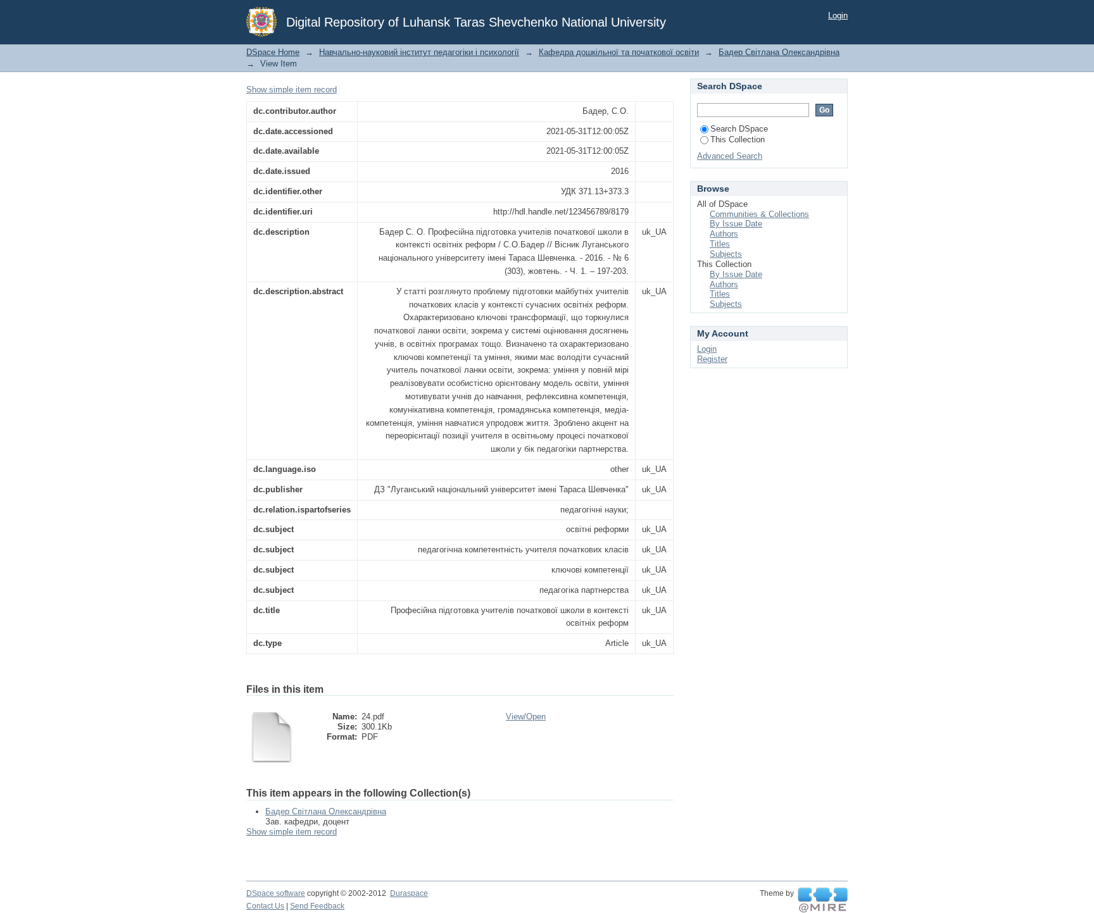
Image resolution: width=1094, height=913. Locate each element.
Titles (720, 244)
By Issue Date (736, 223)
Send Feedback (317, 906)
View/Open (526, 716)
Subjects (726, 254)
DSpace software (275, 893)
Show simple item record (291, 89)
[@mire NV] (823, 900)
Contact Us (265, 906)
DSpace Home (272, 52)
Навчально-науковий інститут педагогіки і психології (419, 52)
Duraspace (409, 893)
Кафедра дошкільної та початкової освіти (619, 52)
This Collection (737, 139)
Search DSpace (739, 129)
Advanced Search (729, 156)
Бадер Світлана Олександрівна (779, 52)
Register (712, 359)
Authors (724, 234)
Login (838, 15)
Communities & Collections (759, 214)
